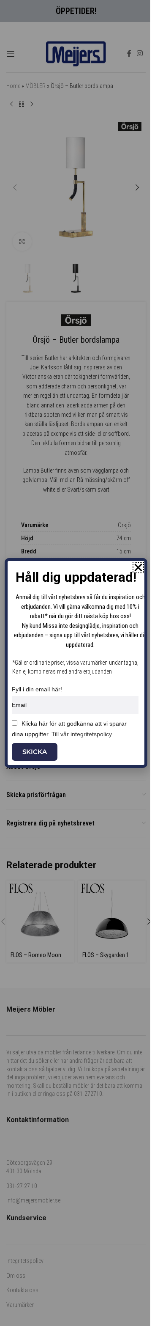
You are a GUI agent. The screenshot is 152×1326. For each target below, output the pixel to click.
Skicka (34, 752)
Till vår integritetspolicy (82, 734)
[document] (76, 663)
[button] (138, 567)
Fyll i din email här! (37, 689)
